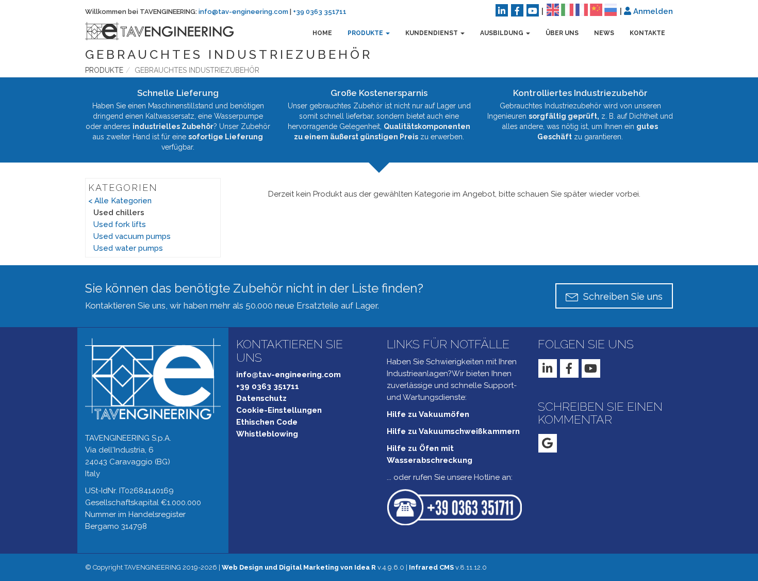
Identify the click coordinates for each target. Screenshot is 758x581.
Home (322, 33)
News (604, 33)
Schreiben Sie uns (622, 296)
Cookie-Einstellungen (279, 410)
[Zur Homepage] (151, 31)
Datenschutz (261, 398)
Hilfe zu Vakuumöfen (428, 414)
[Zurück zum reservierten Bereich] (627, 11)
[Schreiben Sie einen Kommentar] (547, 443)
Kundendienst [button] (432, 33)
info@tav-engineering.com (243, 11)
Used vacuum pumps (132, 236)
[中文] (596, 9)
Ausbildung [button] (502, 33)
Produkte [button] (366, 33)
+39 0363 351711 (320, 11)
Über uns (562, 33)
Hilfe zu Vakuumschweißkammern (453, 431)
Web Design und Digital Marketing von (299, 567)
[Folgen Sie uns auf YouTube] (532, 10)
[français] (581, 9)
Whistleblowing (267, 434)
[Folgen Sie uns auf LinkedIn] (502, 10)
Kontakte (647, 33)
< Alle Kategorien (120, 200)
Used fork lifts (119, 224)
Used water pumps (128, 248)
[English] (553, 9)
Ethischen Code (267, 422)
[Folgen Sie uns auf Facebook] (517, 10)
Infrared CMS (431, 567)
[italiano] (567, 9)
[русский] (610, 9)
